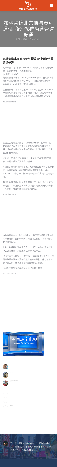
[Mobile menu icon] (51, 5)
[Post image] (5, 366)
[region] (28, 122)
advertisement (9, 101)
